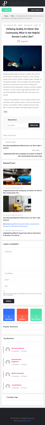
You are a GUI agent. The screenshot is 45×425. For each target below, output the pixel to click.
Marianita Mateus (18, 348)
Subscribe (34, 125)
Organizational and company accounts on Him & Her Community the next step (22, 155)
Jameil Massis (17, 385)
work (5, 112)
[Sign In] (38, 3)
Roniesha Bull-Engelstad (17, 360)
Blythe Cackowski (18, 373)
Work (20, 25)
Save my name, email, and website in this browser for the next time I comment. (22, 294)
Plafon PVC (27, 421)
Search (7, 10)
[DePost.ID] (15, 3)
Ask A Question (36, 10)
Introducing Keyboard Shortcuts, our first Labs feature (22, 147)
